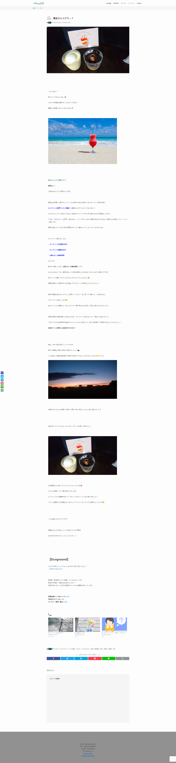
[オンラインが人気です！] (60, 625)
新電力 (110, 649)
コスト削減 (72, 649)
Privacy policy (88, 753)
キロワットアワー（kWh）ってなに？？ (115, 633)
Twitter (56, 536)
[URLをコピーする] (122, 658)
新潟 (101, 649)
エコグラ (56, 649)
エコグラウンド (64, 649)
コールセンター (86, 649)
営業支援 (97, 649)
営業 (92, 649)
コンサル (78, 649)
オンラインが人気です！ (57, 633)
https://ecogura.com (56, 569)
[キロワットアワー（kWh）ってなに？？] (114, 625)
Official (91, 751)
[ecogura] (39, 3)
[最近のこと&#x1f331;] (87, 625)
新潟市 (105, 649)
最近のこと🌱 (81, 633)
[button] (53, 658)
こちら (67, 596)
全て (50, 22)
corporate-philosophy (88, 756)
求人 (114, 649)
